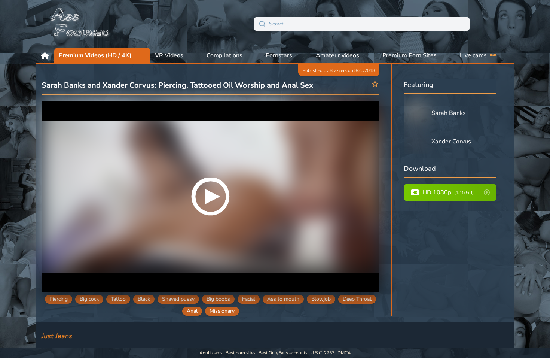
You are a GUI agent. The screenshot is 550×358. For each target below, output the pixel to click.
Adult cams (211, 353)
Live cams (473, 55)
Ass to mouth (283, 299)
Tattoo (118, 299)
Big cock (89, 299)
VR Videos (169, 55)
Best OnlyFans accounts (283, 353)
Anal (192, 311)
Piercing (58, 299)
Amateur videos (337, 55)
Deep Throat (357, 299)
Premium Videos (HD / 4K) (95, 55)
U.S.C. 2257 (322, 353)
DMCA (344, 353)
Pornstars (279, 55)
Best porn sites (241, 353)
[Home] (80, 23)
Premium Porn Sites (409, 55)
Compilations (224, 55)
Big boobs (218, 299)
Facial (248, 299)
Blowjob (321, 299)
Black (144, 299)
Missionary (222, 311)
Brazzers (338, 70)
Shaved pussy (178, 299)
